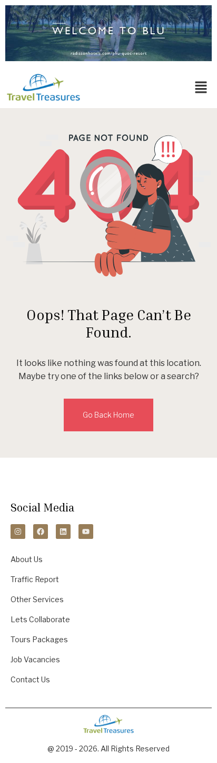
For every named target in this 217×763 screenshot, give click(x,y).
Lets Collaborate (40, 619)
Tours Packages (39, 639)
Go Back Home (108, 414)
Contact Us (30, 679)
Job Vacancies (35, 659)
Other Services (37, 599)
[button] (201, 87)
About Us (27, 559)
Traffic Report (35, 579)
